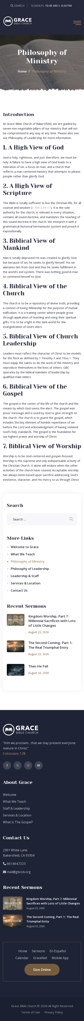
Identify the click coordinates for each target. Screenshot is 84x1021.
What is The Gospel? (18, 822)
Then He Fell (38, 666)
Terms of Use (30, 1012)
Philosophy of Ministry (28, 561)
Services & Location (25, 583)
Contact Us (19, 590)
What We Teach (23, 554)
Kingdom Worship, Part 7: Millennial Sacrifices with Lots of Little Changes (52, 621)
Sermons (38, 951)
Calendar (22, 958)
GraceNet (40, 958)
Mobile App (60, 958)
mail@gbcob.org (18, 872)
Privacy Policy (54, 1012)
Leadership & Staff (25, 576)
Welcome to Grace (25, 547)
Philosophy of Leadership (30, 569)
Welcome (9, 794)
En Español (58, 951)
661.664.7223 (16, 863)
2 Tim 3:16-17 (41, 207)
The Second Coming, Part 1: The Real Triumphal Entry (50, 645)
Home (22, 71)
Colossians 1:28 (14, 753)
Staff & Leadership (16, 808)
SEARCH (18, 5)
